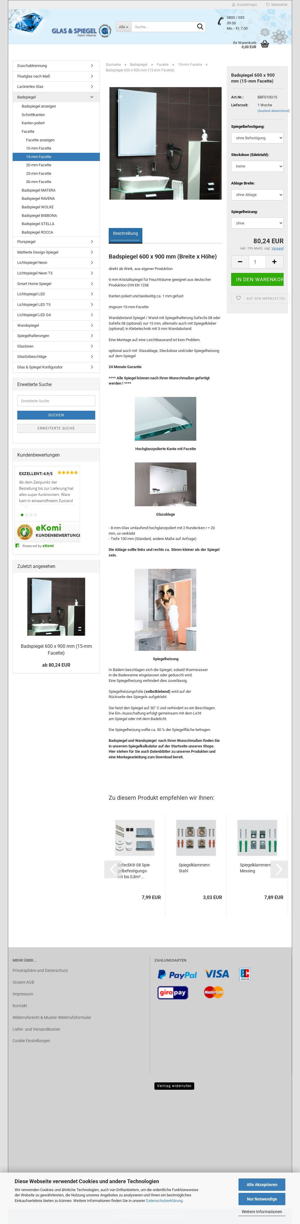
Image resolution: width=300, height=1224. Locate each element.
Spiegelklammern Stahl (194, 868)
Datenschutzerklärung (164, 1200)
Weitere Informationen (262, 1211)
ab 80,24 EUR (56, 665)
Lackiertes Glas (30, 86)
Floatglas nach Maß (33, 76)
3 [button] (31, 515)
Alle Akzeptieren (262, 1184)
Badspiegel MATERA (38, 190)
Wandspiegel (28, 325)
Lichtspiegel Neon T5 (34, 273)
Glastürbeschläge (32, 356)
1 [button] (22, 515)
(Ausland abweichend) (274, 111)
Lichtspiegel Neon (32, 262)
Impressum (23, 994)
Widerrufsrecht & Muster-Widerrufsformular (52, 1017)
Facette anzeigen (40, 140)
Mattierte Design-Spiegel (37, 252)
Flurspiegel (26, 241)
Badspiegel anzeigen (39, 106)
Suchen (56, 415)
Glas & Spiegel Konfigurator (39, 367)
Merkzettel (278, 5)
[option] (47, 494)
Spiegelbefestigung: (248, 126)
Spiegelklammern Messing (255, 868)
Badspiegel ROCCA (37, 232)
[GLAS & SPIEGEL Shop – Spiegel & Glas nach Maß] (82, 29)
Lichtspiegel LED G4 (34, 315)
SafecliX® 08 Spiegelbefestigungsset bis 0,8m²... (134, 871)
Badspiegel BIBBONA (39, 215)
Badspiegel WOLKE (38, 207)
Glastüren (25, 346)
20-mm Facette (38, 165)
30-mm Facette (38, 182)
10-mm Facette (38, 148)
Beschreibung (125, 233)
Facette (28, 131)
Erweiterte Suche (56, 428)
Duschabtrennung (32, 65)
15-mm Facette (38, 157)
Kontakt (20, 1005)
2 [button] (26, 515)
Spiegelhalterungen (33, 335)
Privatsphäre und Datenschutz (40, 970)
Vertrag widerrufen (174, 1086)
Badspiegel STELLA (38, 224)
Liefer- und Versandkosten (36, 1029)
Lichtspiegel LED (31, 294)
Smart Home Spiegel (34, 283)
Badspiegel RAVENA (38, 198)
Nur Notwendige (262, 1199)
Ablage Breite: (243, 183)
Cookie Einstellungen (31, 1040)
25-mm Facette (38, 173)
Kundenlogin (246, 5)
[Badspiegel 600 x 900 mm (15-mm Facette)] (165, 143)
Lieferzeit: (239, 105)
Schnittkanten (33, 115)
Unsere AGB (23, 982)
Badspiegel (26, 97)
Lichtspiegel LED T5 (33, 304)
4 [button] (35, 515)
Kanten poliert (33, 123)
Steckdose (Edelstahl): (250, 154)
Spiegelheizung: (244, 211)
